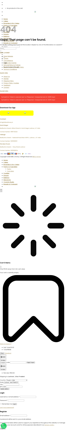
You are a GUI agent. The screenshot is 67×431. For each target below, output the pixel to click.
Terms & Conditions (10, 69)
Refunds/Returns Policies (11, 65)
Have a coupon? (5, 344)
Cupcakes (10, 171)
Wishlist (6, 79)
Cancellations (8, 61)
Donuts (6, 176)
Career (5, 58)
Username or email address (10, 397)
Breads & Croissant (10, 43)
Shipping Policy (8, 81)
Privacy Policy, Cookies (11, 83)
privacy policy (49, 425)
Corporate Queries (9, 63)
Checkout (8, 353)
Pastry (9, 169)
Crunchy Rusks (8, 182)
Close (2, 353)
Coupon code (5, 362)
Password (4, 400)
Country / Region (6, 380)
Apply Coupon (30, 362)
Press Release (8, 56)
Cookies (6, 173)
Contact (6, 87)
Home (5, 19)
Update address (5, 389)
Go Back (3, 360)
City (1, 384)
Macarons (7, 180)
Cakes (5, 21)
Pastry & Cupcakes (10, 167)
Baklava (6, 36)
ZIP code (3, 387)
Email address (5, 416)
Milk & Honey (36, 157)
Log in (14, 404)
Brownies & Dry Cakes (11, 165)
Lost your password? (7, 408)
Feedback (6, 85)
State (2, 382)
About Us (6, 77)
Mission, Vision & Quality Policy (13, 67)
